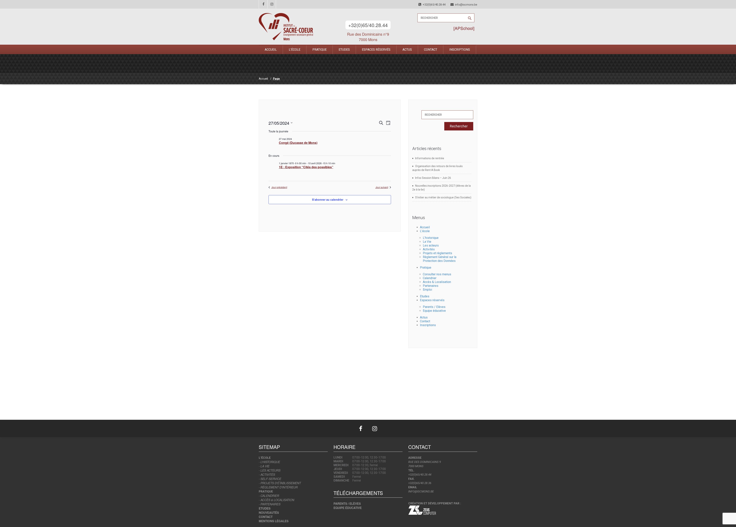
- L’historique (269, 462)
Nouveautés (269, 513)
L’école (294, 49)
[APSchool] (463, 28)
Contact (430, 49)
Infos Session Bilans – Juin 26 (433, 177)
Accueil (271, 49)
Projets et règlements (437, 253)
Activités (429, 249)
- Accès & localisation (276, 500)
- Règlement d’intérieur (278, 487)
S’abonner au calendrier (327, 199)
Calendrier (429, 278)
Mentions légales (273, 521)
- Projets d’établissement (280, 483)
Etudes (344, 49)
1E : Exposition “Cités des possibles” (306, 167)
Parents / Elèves (434, 307)
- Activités (267, 475)
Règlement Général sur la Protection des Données (439, 259)
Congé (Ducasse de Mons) (298, 142)
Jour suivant (381, 187)
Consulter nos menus (437, 274)
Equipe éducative (434, 311)
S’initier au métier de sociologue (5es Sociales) (443, 197)
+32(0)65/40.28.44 (368, 24)
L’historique (431, 238)
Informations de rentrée (429, 158)
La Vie (427, 241)
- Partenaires (269, 504)
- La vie (264, 466)
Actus (407, 49)
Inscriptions (459, 49)
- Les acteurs (269, 470)
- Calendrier (269, 496)
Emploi (427, 289)
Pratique (319, 49)
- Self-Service (270, 479)
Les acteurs (431, 245)
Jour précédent (279, 187)
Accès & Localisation (437, 282)
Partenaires (430, 286)
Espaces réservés (376, 49)
